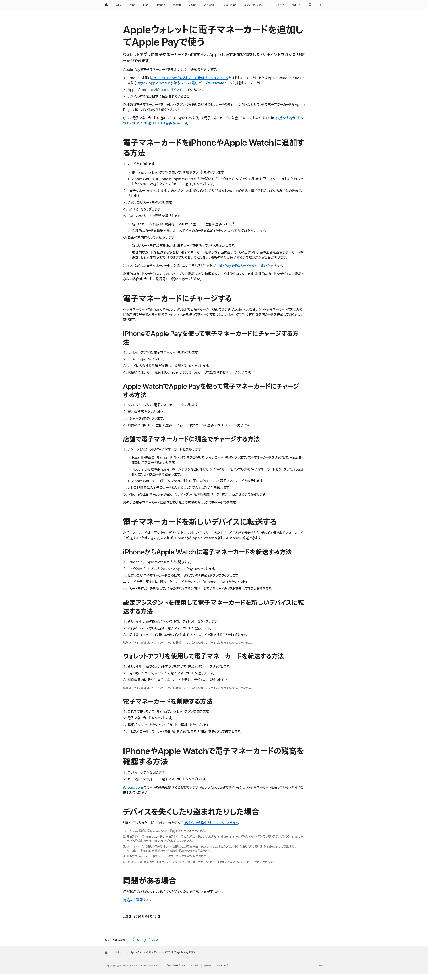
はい (139, 939)
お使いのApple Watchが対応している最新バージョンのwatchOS (184, 83)
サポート (119, 952)
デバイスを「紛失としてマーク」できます (211, 823)
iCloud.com (133, 787)
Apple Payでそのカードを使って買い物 (242, 266)
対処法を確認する (136, 900)
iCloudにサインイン (170, 90)
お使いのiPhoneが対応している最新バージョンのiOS (189, 78)
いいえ (155, 939)
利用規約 (194, 965)
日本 (321, 965)
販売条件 (208, 965)
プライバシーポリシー (176, 965)
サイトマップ (222, 965)
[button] (310, 5)
